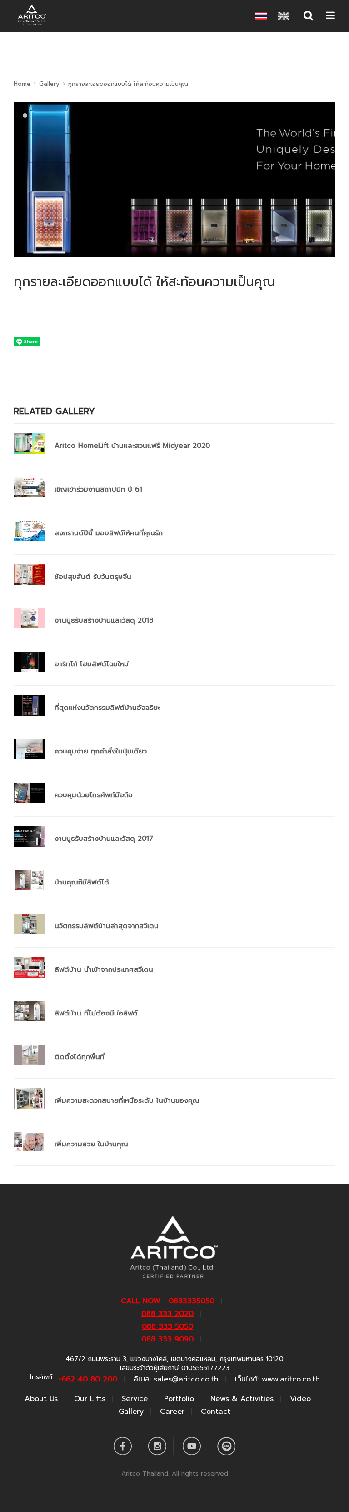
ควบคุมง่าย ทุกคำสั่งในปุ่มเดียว (101, 751)
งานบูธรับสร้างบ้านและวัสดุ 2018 (104, 620)
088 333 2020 (167, 1314)
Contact (215, 1411)
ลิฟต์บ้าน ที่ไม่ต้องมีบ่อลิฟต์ (96, 1013)
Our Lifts (89, 1399)
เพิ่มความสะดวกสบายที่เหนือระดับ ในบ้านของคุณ (127, 1100)
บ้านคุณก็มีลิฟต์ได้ (82, 882)
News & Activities (242, 1399)
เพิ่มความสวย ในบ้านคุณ (91, 1144)
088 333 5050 (167, 1326)
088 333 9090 (167, 1339)
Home (22, 84)
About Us (41, 1399)
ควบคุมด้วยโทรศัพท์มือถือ (94, 795)
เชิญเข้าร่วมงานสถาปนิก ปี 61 (98, 489)
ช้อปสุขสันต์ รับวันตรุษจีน (93, 577)
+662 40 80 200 (87, 1379)
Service (135, 1399)
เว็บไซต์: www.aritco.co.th (277, 1379)
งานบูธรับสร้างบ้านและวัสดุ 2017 (104, 839)
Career (172, 1411)
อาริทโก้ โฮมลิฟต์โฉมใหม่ (92, 664)
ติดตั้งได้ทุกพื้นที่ (80, 1057)
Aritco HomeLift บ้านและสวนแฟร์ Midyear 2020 (132, 446)
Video (300, 1399)
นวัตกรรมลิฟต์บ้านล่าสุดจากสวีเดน (107, 926)
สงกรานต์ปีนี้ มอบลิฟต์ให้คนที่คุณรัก (109, 533)
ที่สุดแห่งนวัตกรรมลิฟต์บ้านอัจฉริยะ (107, 708)
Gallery (49, 84)
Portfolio (179, 1399)
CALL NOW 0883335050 (167, 1301)
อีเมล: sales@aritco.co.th (176, 1379)
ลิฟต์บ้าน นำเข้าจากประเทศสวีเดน (104, 969)
